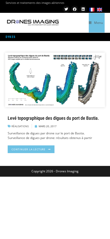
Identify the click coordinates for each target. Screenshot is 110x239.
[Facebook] (74, 9)
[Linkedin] (83, 9)
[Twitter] (66, 9)
